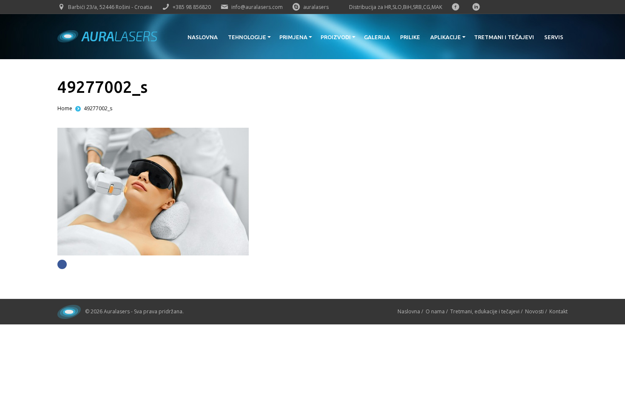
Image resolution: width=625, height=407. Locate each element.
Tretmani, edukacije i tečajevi (485, 311)
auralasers (316, 7)
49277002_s (98, 108)
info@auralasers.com (257, 7)
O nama (435, 311)
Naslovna (409, 311)
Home (64, 108)
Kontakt (558, 311)
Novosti (534, 311)
